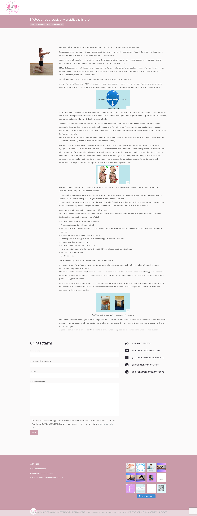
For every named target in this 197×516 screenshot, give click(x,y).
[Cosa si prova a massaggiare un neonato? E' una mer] (130, 488)
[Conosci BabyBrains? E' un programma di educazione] (140, 488)
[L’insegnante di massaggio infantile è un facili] (151, 477)
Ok (162, 512)
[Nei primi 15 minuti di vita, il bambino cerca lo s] (151, 488)
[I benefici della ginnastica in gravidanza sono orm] (130, 477)
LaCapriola (48, 477)
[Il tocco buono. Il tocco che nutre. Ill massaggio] (161, 477)
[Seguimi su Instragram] (149, 366)
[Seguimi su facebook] (149, 359)
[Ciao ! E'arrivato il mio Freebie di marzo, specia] (140, 467)
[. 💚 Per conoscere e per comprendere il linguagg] (161, 488)
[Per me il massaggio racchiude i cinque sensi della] (130, 467)
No (165, 512)
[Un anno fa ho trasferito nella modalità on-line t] (161, 467)
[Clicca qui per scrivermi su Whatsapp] (149, 345)
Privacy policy (155, 512)
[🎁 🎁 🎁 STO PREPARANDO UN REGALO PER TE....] (151, 467)
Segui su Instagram (147, 496)
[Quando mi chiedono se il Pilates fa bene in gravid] (140, 477)
